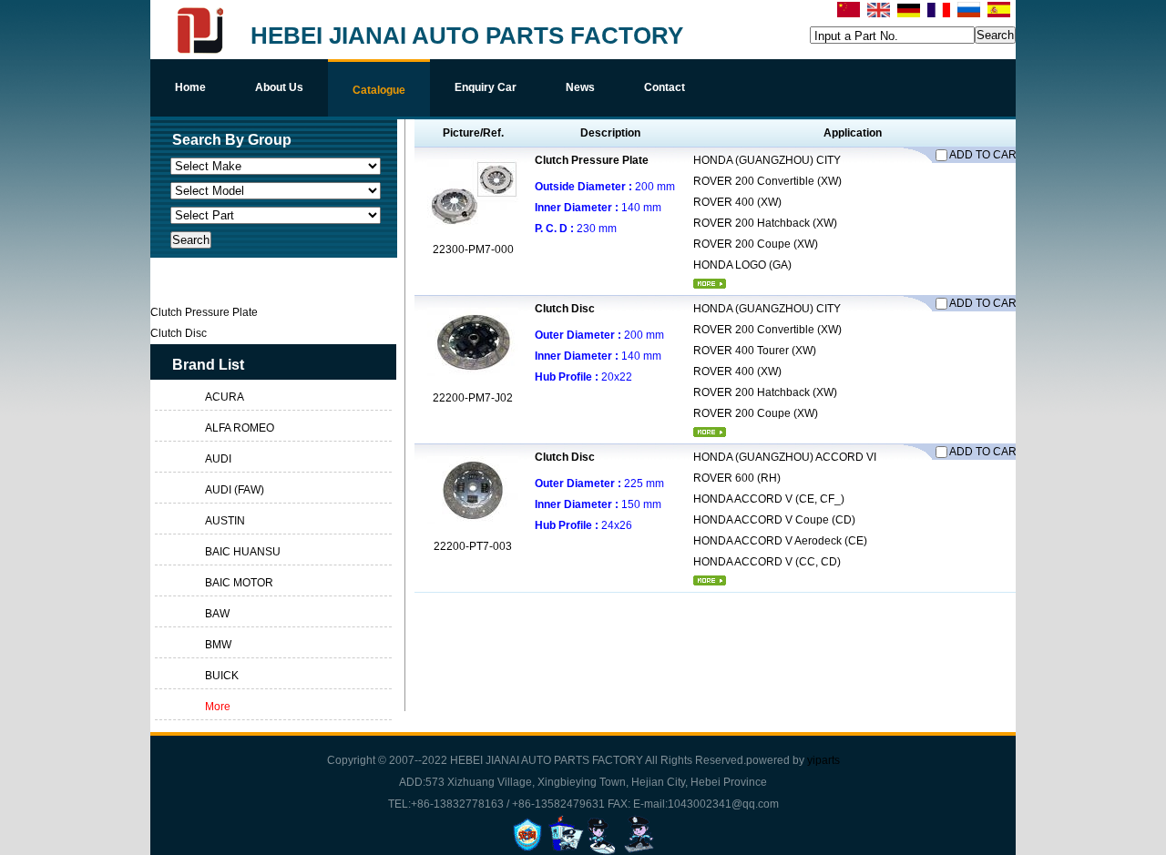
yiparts (823, 760)
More (217, 706)
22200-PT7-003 (473, 546)
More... (709, 283)
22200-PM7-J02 (473, 398)
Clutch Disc (565, 308)
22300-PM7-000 (473, 249)
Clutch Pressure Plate (592, 160)
